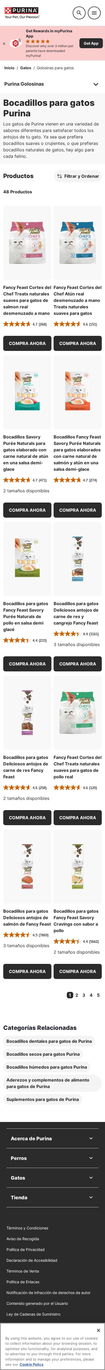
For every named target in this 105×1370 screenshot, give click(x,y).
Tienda (19, 1197)
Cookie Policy (32, 1364)
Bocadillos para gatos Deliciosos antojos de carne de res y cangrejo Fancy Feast (76, 613)
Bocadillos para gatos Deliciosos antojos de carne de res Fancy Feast (25, 767)
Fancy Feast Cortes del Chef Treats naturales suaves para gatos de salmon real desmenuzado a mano (27, 300)
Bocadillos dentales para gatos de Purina (49, 1041)
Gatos (25, 67)
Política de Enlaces (22, 1282)
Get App (91, 43)
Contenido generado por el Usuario (37, 1303)
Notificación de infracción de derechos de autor (48, 1292)
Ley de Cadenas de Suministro (33, 1314)
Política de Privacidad (25, 1249)
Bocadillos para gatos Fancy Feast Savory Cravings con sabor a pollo (76, 920)
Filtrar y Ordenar (81, 176)
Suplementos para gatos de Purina (42, 1099)
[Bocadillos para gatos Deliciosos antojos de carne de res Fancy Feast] (27, 713)
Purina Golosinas (24, 84)
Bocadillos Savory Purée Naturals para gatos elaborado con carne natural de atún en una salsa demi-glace (25, 453)
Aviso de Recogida (22, 1238)
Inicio (9, 67)
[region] (52, 1346)
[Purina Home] (36, 13)
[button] (27, 343)
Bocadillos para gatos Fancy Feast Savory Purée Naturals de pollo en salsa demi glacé (25, 616)
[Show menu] (94, 12)
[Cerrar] (4, 43)
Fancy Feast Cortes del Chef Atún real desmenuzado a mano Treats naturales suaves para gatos (78, 300)
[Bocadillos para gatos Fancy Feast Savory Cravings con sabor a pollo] (78, 866)
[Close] (98, 1330)
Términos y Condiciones (27, 1228)
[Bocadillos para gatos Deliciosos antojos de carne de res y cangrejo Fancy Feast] (78, 559)
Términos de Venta (22, 1271)
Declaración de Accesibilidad (31, 1260)
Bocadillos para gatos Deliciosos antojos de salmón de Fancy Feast (27, 917)
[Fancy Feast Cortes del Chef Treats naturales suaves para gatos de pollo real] (78, 713)
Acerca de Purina (31, 1138)
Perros (19, 1158)
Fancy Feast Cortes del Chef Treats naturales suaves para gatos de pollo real (78, 767)
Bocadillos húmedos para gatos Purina (46, 1067)
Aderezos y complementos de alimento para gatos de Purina (47, 1083)
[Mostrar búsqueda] (79, 12)
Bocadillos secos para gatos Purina (43, 1054)
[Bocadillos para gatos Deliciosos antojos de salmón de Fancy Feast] (27, 866)
